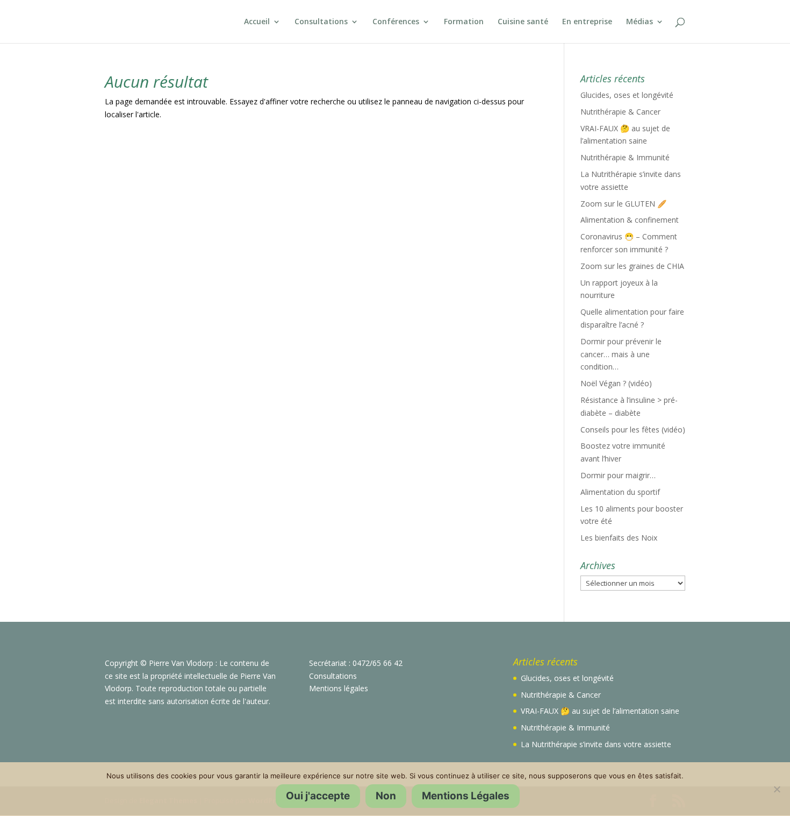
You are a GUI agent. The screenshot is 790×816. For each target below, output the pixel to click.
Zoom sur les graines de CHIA (632, 266)
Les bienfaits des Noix (618, 538)
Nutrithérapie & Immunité (625, 157)
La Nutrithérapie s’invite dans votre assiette (596, 744)
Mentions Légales (465, 796)
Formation (464, 22)
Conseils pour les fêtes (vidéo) (632, 429)
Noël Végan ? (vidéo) (616, 383)
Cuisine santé (523, 22)
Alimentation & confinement (629, 220)
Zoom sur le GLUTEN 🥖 (623, 203)
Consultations (321, 22)
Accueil (257, 22)
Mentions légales (338, 688)
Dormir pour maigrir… (618, 475)
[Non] (776, 789)
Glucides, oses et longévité (626, 95)
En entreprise (587, 22)
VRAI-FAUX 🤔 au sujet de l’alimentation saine (600, 711)
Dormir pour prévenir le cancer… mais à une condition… (621, 354)
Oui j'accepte (318, 796)
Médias (639, 22)
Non (386, 796)
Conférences (395, 22)
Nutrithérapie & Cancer (620, 112)
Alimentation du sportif (620, 492)
